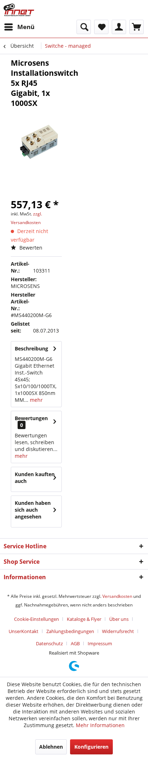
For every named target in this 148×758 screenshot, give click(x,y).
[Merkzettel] (101, 27)
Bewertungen (31, 418)
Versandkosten (117, 596)
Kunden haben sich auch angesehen (33, 509)
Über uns (119, 619)
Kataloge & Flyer (84, 619)
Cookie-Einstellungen (36, 619)
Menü (25, 27)
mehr (35, 399)
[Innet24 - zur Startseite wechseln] (19, 10)
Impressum (100, 643)
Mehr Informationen (100, 725)
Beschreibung (31, 348)
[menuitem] (19, 27)
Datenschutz (49, 643)
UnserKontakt (23, 631)
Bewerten (30, 247)
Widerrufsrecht (118, 631)
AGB (75, 643)
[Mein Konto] (119, 27)
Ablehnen (51, 746)
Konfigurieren (91, 746)
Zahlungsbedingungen (70, 631)
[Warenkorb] (136, 27)
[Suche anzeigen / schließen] (84, 27)
